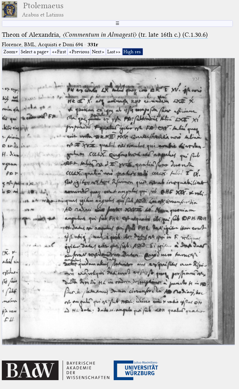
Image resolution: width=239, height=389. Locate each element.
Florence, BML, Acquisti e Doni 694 (42, 44)
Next (96, 51)
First (61, 51)
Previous (80, 51)
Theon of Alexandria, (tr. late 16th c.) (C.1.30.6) (105, 34)
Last (111, 51)
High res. (132, 51)
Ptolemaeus (43, 9)
